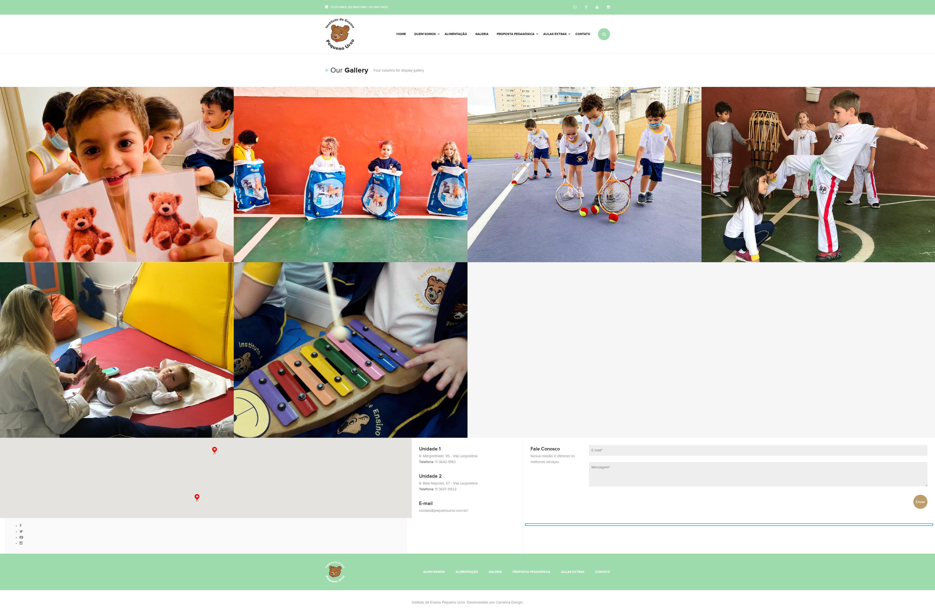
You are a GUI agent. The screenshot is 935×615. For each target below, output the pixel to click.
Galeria (495, 572)
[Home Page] (335, 571)
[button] (197, 498)
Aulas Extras (572, 572)
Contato (602, 572)
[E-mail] (575, 7)
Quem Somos (434, 572)
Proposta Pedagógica (531, 572)
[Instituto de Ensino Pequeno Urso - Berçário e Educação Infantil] (346, 34)
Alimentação (467, 572)
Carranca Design (509, 602)
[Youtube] (597, 7)
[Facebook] (586, 7)
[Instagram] (608, 7)
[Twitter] (21, 532)
